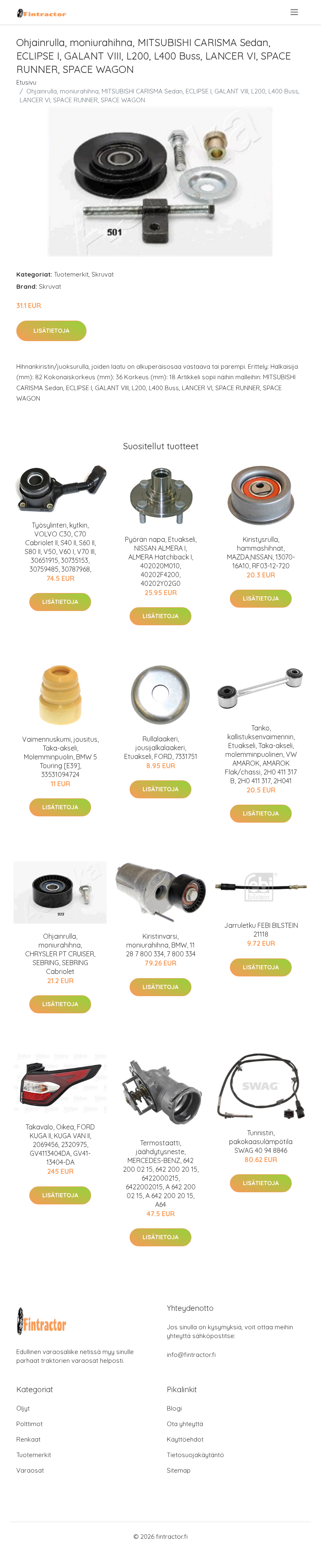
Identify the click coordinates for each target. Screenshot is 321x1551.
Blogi (174, 1408)
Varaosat (30, 1470)
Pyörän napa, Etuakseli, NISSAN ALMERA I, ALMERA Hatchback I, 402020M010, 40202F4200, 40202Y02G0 (160, 561)
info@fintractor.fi (191, 1355)
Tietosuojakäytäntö (195, 1455)
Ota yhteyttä (185, 1424)
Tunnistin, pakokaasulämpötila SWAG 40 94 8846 (261, 1142)
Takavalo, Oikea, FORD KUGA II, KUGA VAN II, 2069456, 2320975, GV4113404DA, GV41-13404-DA (60, 1144)
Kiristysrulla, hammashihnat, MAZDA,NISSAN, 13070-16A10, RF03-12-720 (261, 552)
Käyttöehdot (185, 1439)
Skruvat (103, 274)
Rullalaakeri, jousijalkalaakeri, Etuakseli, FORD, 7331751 (160, 748)
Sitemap (179, 1470)
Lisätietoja (51, 330)
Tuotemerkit (71, 274)
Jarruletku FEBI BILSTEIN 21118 (261, 929)
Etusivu (26, 82)
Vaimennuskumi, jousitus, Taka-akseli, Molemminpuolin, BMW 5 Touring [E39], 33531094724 (60, 757)
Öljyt (23, 1408)
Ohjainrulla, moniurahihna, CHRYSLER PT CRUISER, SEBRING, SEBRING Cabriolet (60, 954)
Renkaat (28, 1439)
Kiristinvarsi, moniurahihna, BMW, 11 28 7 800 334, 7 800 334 (161, 945)
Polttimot (29, 1424)
